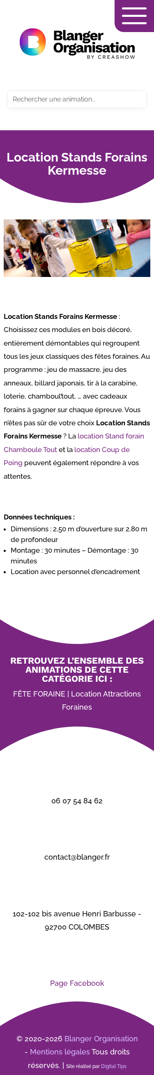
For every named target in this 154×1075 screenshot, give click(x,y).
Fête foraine (39, 694)
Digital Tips (113, 1066)
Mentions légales (60, 1051)
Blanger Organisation (101, 1038)
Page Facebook (77, 983)
